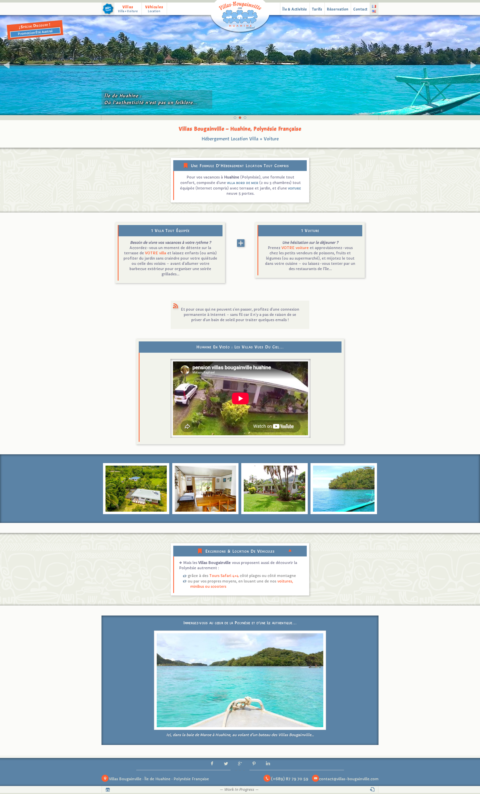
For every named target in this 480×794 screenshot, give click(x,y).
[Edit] (372, 789)
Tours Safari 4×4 (224, 575)
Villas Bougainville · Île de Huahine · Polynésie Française (159, 779)
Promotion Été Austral (35, 32)
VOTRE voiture (295, 248)
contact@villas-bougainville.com (348, 779)
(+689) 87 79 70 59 (289, 778)
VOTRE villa (155, 253)
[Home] (240, 17)
